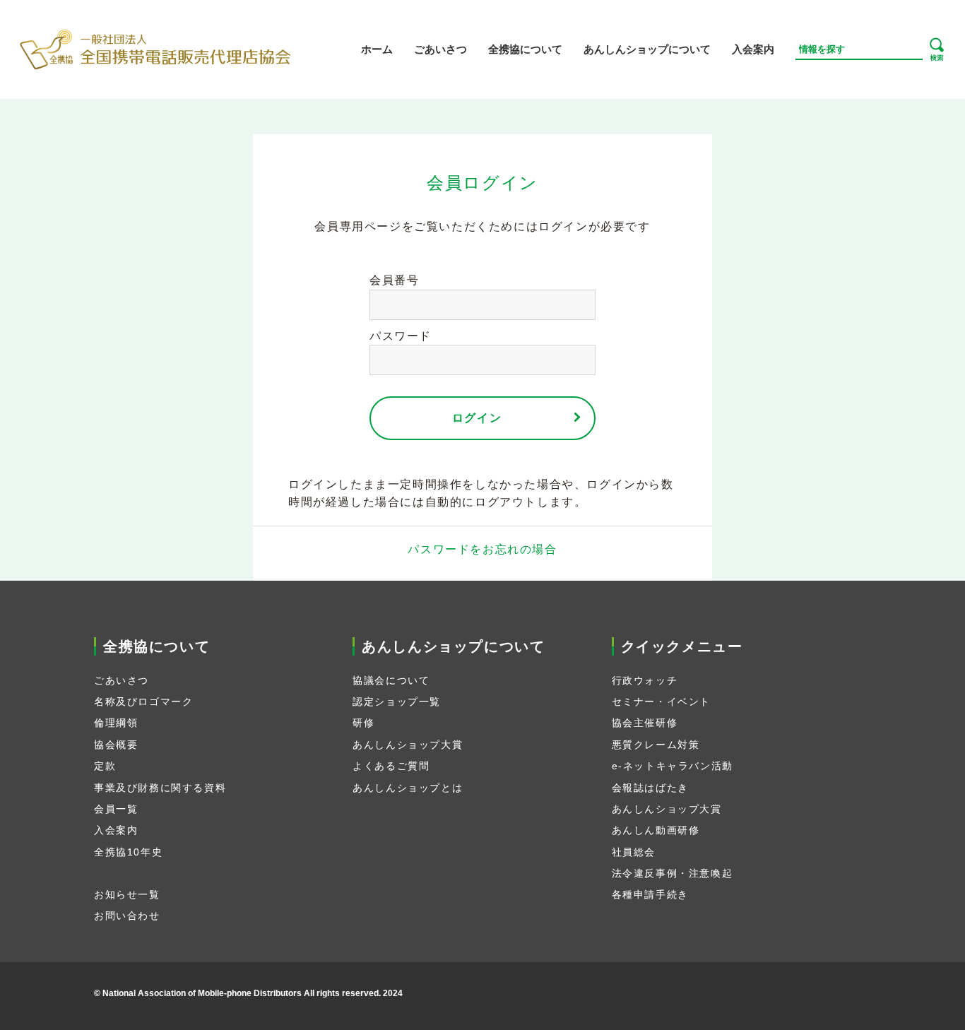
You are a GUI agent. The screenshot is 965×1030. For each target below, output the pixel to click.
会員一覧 (116, 809)
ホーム (377, 49)
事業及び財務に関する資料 (160, 787)
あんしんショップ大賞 (408, 744)
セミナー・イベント (661, 701)
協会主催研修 (645, 722)
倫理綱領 (116, 722)
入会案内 (753, 49)
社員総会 (634, 852)
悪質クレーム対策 (656, 744)
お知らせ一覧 (127, 894)
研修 (363, 722)
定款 (105, 765)
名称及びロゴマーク (143, 701)
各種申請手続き (650, 894)
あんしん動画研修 (656, 830)
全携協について (525, 49)
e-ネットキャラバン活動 (672, 765)
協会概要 (116, 744)
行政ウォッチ (645, 680)
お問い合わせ (127, 915)
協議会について (391, 680)
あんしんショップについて (647, 49)
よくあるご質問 (391, 765)
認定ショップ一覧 (397, 701)
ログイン (477, 418)
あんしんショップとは (408, 787)
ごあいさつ (440, 49)
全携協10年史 (128, 852)
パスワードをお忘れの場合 (482, 549)
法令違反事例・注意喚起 (672, 873)
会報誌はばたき (650, 787)
